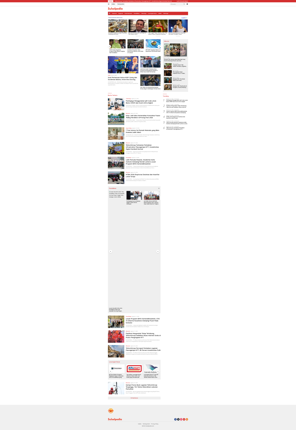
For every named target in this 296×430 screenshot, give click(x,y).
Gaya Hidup (129, 128)
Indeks (113, 4)
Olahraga (165, 13)
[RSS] (187, 419)
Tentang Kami (120, 4)
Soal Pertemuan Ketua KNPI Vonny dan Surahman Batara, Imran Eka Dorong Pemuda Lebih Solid (122, 79)
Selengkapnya (134, 398)
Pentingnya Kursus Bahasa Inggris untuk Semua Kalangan (116, 202)
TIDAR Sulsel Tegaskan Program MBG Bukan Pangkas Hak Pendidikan (115, 51)
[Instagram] (181, 419)
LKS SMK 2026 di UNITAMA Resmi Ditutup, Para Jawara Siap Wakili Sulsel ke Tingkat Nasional (133, 202)
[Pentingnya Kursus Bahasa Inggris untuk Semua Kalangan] (117, 195)
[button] (184, 4)
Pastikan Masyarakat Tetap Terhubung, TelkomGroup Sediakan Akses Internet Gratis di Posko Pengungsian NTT (143, 335)
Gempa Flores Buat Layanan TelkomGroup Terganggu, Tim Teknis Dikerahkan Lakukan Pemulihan (142, 387)
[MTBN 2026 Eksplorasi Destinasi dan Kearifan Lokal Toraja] (116, 177)
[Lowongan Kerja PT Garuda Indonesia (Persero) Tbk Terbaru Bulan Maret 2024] (134, 368)
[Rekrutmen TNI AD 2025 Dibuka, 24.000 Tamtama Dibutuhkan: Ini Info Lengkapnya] (151, 368)
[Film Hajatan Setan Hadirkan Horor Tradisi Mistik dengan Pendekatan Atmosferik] (168, 73)
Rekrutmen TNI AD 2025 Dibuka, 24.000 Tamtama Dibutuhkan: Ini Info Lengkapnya (150, 376)
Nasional (114, 13)
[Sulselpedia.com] (115, 8)
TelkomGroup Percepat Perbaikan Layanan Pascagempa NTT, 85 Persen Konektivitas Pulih (143, 349)
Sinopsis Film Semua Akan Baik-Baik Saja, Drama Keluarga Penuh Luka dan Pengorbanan (174, 60)
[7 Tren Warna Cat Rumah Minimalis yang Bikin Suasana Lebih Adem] (116, 133)
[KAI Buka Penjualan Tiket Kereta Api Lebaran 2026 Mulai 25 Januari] (134, 43)
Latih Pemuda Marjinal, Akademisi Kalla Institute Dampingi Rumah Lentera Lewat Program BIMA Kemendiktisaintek (171, 1)
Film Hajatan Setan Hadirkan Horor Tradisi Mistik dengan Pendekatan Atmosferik (179, 72)
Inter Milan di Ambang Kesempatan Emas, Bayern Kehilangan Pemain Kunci (150, 88)
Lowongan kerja (152, 13)
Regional (120, 13)
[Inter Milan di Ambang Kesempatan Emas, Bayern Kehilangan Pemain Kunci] (150, 80)
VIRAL (109, 75)
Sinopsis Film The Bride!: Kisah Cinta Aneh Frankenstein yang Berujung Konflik (179, 79)
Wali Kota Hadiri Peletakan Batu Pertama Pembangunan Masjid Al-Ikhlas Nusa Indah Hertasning (149, 70)
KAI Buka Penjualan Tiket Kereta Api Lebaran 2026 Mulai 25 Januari (134, 51)
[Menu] (109, 4)
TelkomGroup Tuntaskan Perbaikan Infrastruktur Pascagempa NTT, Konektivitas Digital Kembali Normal (142, 147)
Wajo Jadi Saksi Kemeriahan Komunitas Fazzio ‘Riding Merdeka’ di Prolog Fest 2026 (143, 117)
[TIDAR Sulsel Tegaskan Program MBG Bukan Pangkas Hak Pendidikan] (116, 43)
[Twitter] (178, 419)
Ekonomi (128, 113)
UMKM (159, 13)
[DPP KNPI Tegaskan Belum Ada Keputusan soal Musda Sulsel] (152, 43)
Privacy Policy (154, 424)
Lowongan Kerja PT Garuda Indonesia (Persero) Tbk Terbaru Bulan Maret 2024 (133, 376)
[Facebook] (175, 419)
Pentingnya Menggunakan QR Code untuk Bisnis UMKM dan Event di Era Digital (141, 102)
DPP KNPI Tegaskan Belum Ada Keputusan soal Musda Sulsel (152, 50)
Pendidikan (136, 13)
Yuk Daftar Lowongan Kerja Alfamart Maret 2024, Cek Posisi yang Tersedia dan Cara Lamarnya (116, 376)
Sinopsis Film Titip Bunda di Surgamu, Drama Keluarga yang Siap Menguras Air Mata (180, 86)
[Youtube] (184, 419)
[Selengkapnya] (158, 188)
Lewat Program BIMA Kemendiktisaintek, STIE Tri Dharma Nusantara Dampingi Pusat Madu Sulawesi (143, 321)
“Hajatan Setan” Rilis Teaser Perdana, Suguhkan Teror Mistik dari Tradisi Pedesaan (180, 65)
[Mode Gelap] (187, 4)
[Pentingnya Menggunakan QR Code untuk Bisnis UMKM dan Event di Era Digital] (116, 104)
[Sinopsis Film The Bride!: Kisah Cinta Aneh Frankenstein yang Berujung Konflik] (168, 80)
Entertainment (128, 13)
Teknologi (143, 13)
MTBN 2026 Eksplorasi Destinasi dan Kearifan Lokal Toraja (175, 117)
